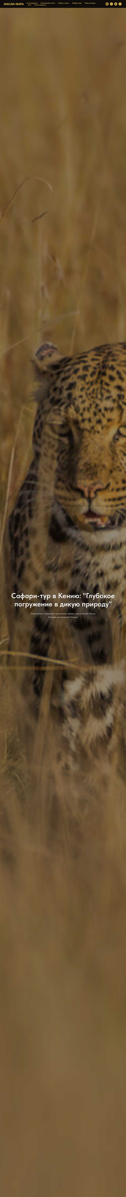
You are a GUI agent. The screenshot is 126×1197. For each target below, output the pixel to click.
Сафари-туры (77, 3)
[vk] (120, 3)
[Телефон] (111, 3)
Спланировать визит (47, 3)
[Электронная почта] (115, 3)
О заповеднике (32, 3)
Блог (29, 5)
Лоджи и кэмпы (63, 3)
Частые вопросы (40, 5)
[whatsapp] (107, 3)
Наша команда (90, 3)
